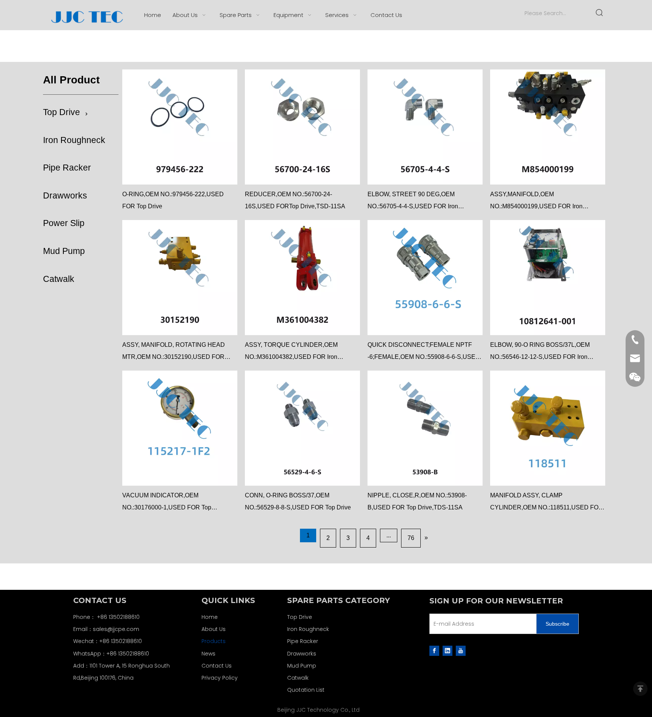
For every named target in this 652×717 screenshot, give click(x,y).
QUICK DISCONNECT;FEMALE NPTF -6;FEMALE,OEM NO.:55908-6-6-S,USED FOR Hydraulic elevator (424, 352)
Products (213, 641)
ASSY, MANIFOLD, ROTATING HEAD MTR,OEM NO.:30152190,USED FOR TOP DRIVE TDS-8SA (173, 352)
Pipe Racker (67, 167)
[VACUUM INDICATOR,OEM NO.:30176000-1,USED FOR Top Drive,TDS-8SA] (179, 428)
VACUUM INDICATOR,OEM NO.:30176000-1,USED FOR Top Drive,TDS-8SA (166, 503)
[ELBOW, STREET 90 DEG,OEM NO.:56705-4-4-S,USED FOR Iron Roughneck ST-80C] (425, 127)
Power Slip (64, 223)
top (640, 689)
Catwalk (58, 279)
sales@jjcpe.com (116, 629)
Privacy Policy (219, 678)
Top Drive (61, 112)
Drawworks (65, 195)
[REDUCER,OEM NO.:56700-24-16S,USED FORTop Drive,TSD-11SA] (302, 127)
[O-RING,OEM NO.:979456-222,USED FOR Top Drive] (179, 127)
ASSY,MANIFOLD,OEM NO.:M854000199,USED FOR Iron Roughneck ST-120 (536, 201)
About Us (213, 629)
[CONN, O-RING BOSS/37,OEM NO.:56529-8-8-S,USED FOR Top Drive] (302, 428)
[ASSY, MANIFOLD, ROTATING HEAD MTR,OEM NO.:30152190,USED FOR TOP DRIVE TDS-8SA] (179, 277)
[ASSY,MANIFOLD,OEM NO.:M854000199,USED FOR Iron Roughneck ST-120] (547, 127)
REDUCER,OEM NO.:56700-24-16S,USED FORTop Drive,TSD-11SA (295, 200)
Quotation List (305, 690)
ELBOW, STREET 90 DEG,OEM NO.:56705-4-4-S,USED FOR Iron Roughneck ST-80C (413, 201)
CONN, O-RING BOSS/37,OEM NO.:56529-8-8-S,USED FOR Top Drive (298, 501)
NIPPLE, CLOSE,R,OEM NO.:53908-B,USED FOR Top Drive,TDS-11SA (417, 501)
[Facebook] (434, 650)
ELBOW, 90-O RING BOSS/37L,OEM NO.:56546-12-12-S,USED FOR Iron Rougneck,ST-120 (540, 352)
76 (411, 538)
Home (209, 617)
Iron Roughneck (74, 140)
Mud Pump (64, 251)
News (208, 653)
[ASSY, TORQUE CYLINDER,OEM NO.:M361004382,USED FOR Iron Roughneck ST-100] (302, 277)
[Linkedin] (447, 650)
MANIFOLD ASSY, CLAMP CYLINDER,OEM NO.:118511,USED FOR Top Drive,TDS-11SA (546, 503)
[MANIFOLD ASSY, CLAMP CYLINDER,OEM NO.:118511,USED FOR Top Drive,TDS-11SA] (547, 428)
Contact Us (216, 665)
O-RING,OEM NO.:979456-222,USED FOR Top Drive (173, 200)
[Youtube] (461, 650)
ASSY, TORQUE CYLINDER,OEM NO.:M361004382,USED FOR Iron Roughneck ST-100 (291, 352)
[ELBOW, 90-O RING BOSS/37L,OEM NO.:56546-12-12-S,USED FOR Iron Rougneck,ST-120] (547, 277)
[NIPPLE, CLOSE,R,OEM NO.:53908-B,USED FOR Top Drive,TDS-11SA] (425, 428)
